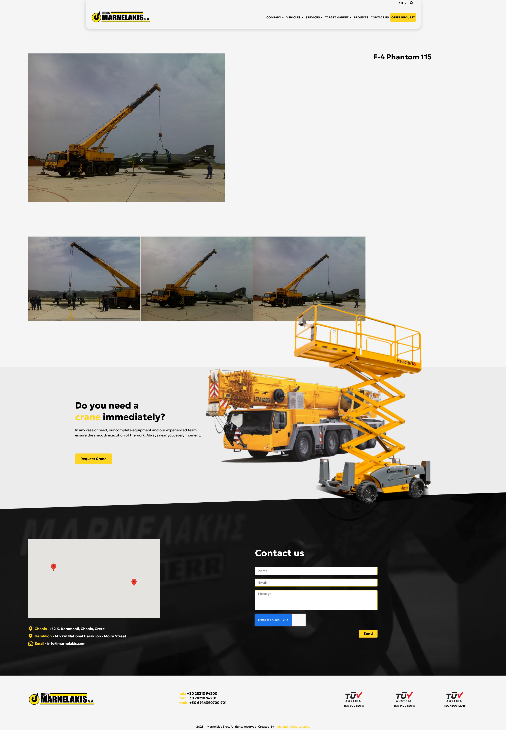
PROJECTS (361, 17)
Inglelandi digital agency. (292, 726)
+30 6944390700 (204, 702)
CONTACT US (380, 17)
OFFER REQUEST (403, 17)
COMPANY (273, 17)
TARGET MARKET (336, 17)
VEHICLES (293, 17)
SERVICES (313, 17)
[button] (412, 3)
